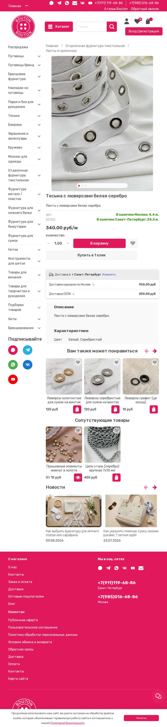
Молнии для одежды (17, 159)
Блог (11, 604)
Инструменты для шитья (19, 261)
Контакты (16, 574)
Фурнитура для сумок (20, 238)
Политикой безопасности (67, 723)
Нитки (13, 249)
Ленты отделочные (61, 51)
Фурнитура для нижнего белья (20, 210)
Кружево (15, 147)
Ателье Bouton (116, 9)
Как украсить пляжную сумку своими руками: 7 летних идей (130, 533)
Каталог (62, 26)
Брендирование (20, 328)
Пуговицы (16, 56)
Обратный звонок (145, 9)
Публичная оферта (23, 620)
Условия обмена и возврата (30, 642)
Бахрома (15, 125)
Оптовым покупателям (26, 596)
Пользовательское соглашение (32, 627)
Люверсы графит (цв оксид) (140, 400)
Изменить (109, 274)
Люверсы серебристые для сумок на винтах (102, 400)
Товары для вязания (17, 274)
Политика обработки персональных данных (43, 635)
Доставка (15, 589)
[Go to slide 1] (79, 186)
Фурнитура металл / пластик (17, 194)
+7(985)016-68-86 (118, 596)
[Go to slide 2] (82, 186)
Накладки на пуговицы (18, 90)
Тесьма (14, 116)
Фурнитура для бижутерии (20, 224)
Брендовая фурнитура (17, 76)
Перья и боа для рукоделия (20, 104)
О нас (12, 567)
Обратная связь (20, 649)
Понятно (141, 718)
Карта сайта (18, 679)
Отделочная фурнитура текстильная (95, 46)
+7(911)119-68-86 (117, 582)
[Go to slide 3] (85, 186)
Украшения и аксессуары (18, 136)
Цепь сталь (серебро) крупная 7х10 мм (102, 468)
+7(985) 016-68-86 (144, 3)
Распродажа (18, 47)
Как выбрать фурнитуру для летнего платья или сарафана (72, 533)
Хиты (12, 319)
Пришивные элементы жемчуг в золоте (64, 468)
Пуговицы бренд (21, 65)
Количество (55, 235)
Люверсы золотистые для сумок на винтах (64, 400)
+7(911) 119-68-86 (109, 3)
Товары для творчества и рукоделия (19, 291)
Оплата (14, 664)
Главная (15, 6)
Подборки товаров (16, 307)
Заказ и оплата (20, 582)
